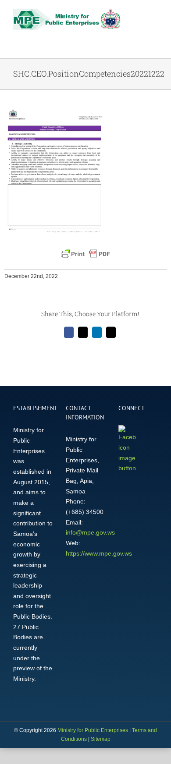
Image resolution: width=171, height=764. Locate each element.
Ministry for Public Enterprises (92, 730)
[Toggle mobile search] (138, 15)
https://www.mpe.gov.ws (99, 553)
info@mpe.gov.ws (90, 532)
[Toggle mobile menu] (154, 15)
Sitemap (100, 739)
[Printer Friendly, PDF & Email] (85, 254)
